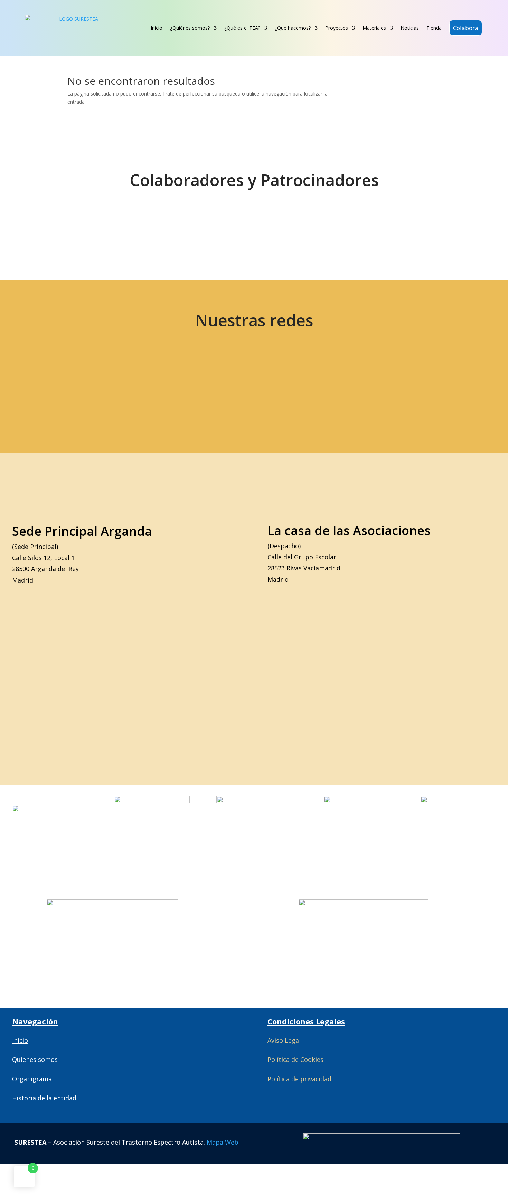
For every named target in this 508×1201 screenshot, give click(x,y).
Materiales (374, 28)
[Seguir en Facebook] (102, 384)
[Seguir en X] (53, 384)
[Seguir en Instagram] (150, 384)
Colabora (465, 28)
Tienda (434, 28)
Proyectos (336, 28)
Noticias (410, 28)
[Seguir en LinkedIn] (199, 384)
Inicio (156, 28)
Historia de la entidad (44, 1098)
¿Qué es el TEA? (242, 28)
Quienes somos (35, 1059)
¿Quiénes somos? (190, 28)
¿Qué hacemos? (293, 28)
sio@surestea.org (420, 384)
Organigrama (32, 1079)
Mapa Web (222, 1142)
